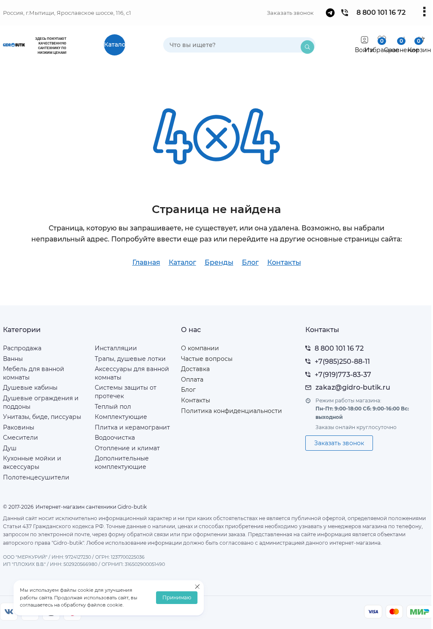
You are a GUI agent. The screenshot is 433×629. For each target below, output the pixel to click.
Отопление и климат (127, 448)
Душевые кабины (30, 387)
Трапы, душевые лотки (130, 359)
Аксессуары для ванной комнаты (132, 373)
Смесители (20, 437)
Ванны (13, 359)
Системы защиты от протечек (125, 392)
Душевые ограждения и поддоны (41, 402)
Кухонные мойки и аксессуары (32, 462)
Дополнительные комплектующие (122, 462)
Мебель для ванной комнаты (33, 373)
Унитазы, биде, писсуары (42, 417)
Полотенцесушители (36, 477)
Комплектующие (121, 417)
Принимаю (176, 598)
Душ (9, 448)
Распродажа (22, 348)
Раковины (18, 427)
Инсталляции (116, 348)
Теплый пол (113, 406)
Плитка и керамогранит (132, 427)
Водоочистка (115, 437)
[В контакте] (9, 612)
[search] (307, 47)
